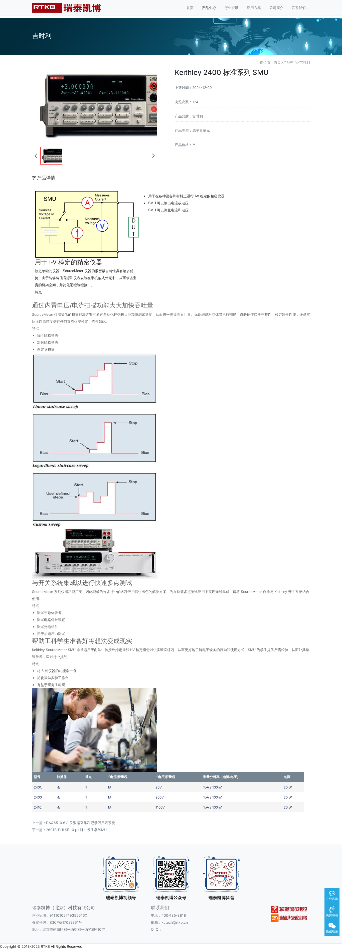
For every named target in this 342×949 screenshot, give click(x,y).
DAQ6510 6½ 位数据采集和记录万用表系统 (80, 823)
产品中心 (209, 8)
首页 (190, 8)
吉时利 (304, 62)
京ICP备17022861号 (66, 922)
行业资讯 (231, 8)
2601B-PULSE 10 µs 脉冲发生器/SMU (76, 830)
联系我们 (299, 8)
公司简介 (276, 8)
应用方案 (254, 8)
